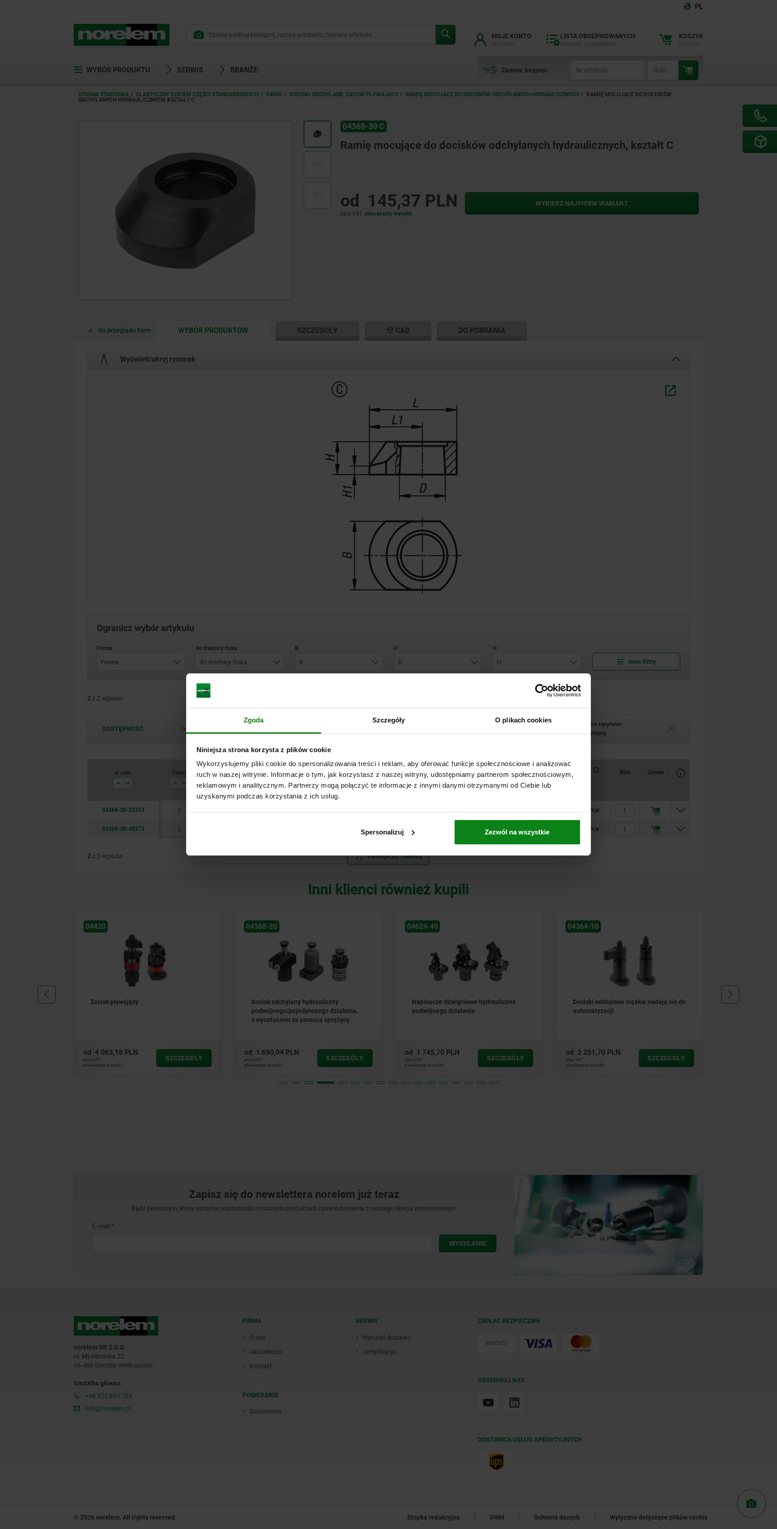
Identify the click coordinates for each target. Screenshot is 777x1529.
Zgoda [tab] (254, 720)
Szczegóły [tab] (388, 720)
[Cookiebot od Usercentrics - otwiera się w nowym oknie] (541, 690)
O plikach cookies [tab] (523, 720)
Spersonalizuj (382, 832)
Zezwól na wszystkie (517, 832)
